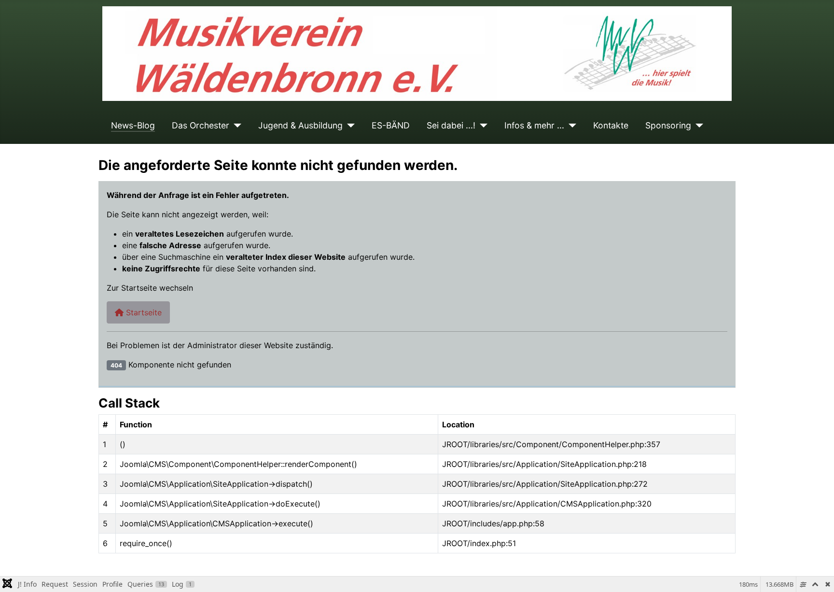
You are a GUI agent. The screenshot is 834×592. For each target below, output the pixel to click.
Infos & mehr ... (534, 125)
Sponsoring (668, 125)
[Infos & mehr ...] (570, 125)
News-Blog (133, 125)
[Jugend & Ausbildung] (349, 125)
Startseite (143, 312)
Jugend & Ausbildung (300, 125)
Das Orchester (200, 125)
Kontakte (610, 125)
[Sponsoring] (697, 125)
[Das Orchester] (235, 125)
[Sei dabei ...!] (481, 125)
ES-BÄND (391, 125)
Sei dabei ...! (451, 125)
